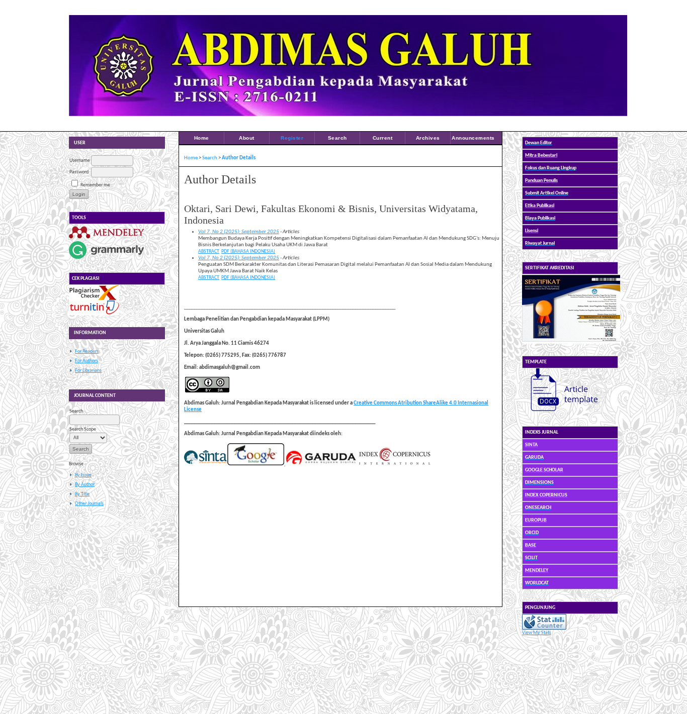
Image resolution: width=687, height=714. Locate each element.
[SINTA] (205, 464)
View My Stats (536, 633)
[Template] (559, 413)
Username (79, 160)
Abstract (208, 251)
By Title (82, 494)
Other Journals (89, 503)
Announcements (473, 138)
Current (383, 138)
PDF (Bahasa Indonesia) (248, 251)
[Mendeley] (106, 238)
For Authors (86, 361)
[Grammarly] (106, 259)
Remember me (95, 185)
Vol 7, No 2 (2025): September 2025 (238, 232)
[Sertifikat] (571, 342)
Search (337, 138)
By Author (85, 484)
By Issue (83, 475)
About (246, 138)
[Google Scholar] (255, 464)
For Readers (87, 351)
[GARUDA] (320, 464)
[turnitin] (94, 314)
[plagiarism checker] (94, 298)
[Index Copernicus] (394, 464)
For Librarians (88, 370)
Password (79, 172)
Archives (428, 138)
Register (292, 138)
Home (201, 138)
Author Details (238, 158)
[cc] (207, 391)
